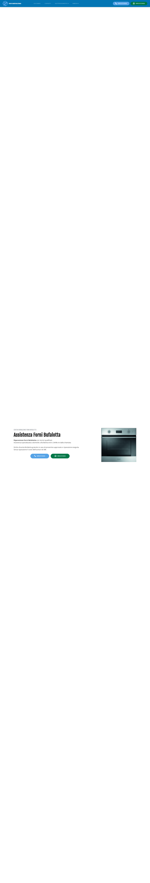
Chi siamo (37, 3)
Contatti (48, 3)
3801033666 (122, 3)
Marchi (75, 3)
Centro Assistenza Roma (15, 3)
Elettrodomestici (61, 3)
